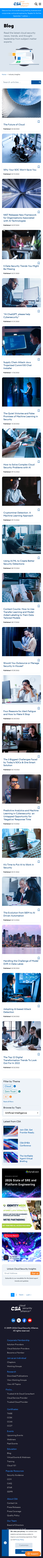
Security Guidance (15, 1475)
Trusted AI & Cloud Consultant (20, 1393)
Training (10, 1461)
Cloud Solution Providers (18, 1348)
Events (10, 1431)
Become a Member (15, 1352)
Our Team (12, 1521)
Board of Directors (15, 1525)
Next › (21, 1294)
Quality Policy (13, 1515)
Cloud (8, 1086)
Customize (23, 1545)
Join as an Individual (16, 1358)
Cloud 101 (11, 1465)
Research (11, 1372)
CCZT (9, 1426)
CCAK (9, 1421)
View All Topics (14, 1384)
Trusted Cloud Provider (17, 1402)
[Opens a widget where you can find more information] (33, 1554)
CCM (9, 1479)
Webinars (11, 1439)
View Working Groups (17, 1380)
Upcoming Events (15, 1435)
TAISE (9, 1413)
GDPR (10, 1491)
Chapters (11, 1362)
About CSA (12, 1499)
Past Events (12, 1443)
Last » (28, 1294)
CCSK (9, 1417)
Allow (23, 1551)
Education (12, 1449)
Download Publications (17, 1376)
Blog (9, 1453)
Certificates (12, 1409)
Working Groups (14, 1366)
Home (4, 74)
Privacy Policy (19, 1540)
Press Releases (14, 1507)
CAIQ (9, 1483)
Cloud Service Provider (17, 1398)
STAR (9, 1487)
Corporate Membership (18, 1340)
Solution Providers (15, 1344)
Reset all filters (8, 1102)
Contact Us (12, 1503)
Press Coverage (14, 1511)
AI (6, 1096)
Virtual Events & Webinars (18, 1457)
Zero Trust (10, 1091)
